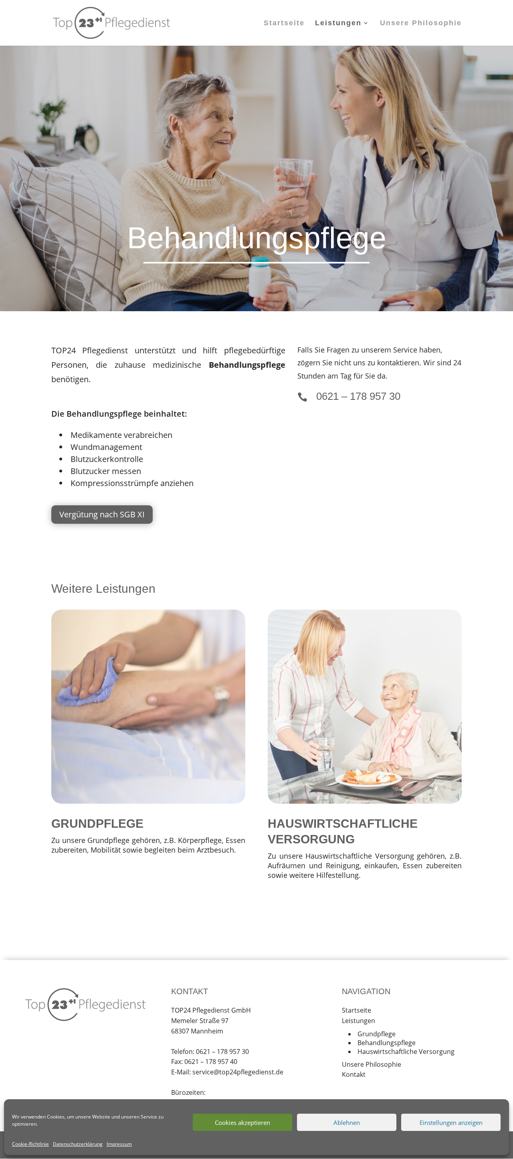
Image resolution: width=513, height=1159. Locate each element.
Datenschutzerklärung (78, 1144)
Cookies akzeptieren (242, 1122)
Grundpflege (376, 1033)
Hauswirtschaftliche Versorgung (405, 1051)
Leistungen (338, 23)
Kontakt (354, 1074)
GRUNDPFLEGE (97, 823)
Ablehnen (346, 1122)
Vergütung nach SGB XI (102, 514)
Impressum (119, 1144)
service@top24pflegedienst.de (237, 1072)
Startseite (284, 23)
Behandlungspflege (386, 1042)
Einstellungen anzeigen (451, 1122)
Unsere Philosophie (421, 23)
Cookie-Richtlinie (30, 1144)
